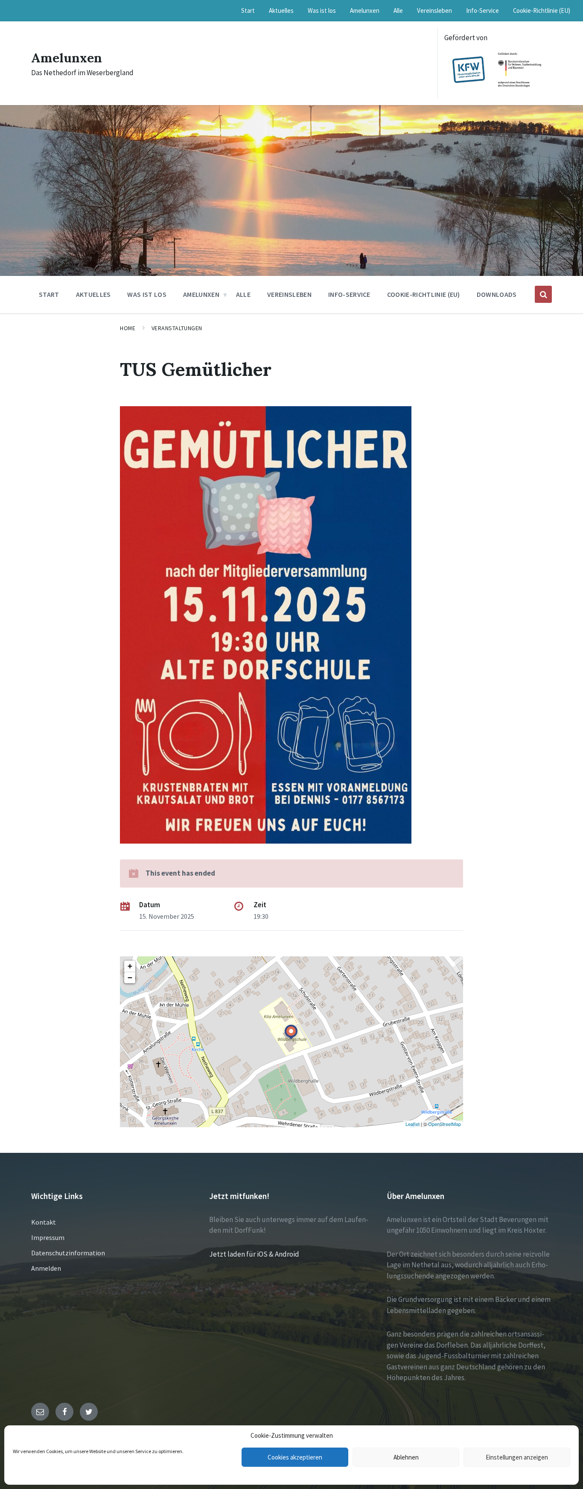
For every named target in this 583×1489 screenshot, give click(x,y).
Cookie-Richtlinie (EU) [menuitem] (541, 10)
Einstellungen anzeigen (517, 1457)
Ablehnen (406, 1457)
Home (127, 328)
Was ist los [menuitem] (322, 10)
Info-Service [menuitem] (482, 10)
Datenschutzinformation (68, 1253)
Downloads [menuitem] (497, 294)
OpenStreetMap (444, 1123)
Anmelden (46, 1268)
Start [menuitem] (248, 10)
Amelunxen (66, 58)
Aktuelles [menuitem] (281, 10)
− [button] (130, 977)
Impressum (47, 1237)
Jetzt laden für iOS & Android (254, 1254)
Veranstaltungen (177, 328)
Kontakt (43, 1222)
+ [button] (130, 965)
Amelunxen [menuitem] (364, 10)
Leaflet (412, 1123)
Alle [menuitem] (398, 10)
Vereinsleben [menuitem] (434, 10)
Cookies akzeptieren (295, 1457)
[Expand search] (543, 294)
